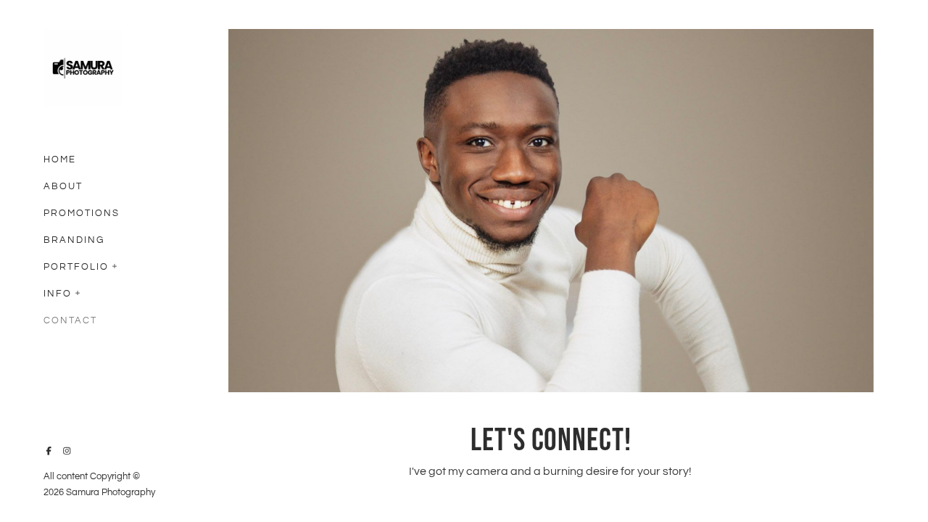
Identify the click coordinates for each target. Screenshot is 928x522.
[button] (115, 264)
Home (60, 159)
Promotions (82, 213)
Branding (74, 240)
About (63, 186)
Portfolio (76, 267)
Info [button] (58, 294)
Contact (70, 320)
